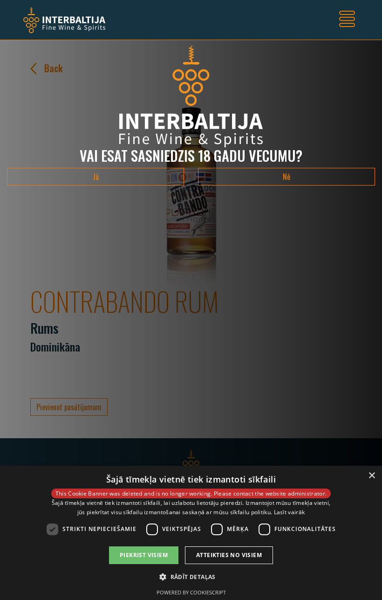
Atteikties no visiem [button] (229, 555)
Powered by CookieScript (191, 592)
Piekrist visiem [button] (144, 555)
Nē (286, 176)
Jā (96, 176)
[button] (191, 576)
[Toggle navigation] (347, 20)
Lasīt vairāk (289, 512)
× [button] (371, 475)
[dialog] (191, 533)
